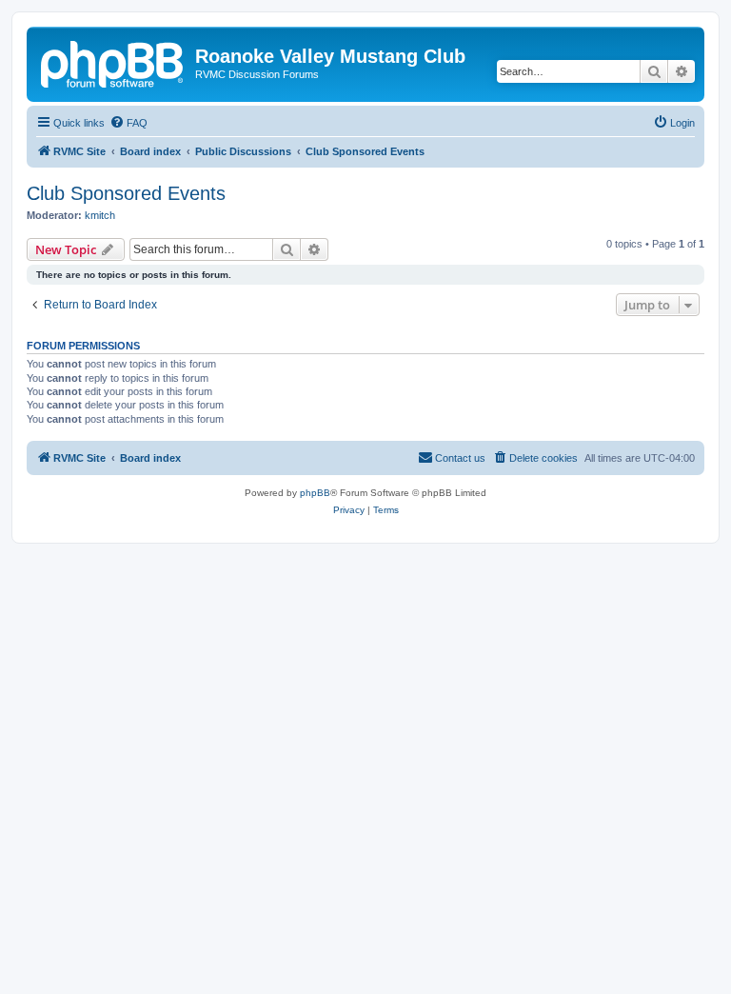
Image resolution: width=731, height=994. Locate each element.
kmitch (100, 215)
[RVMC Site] (113, 61)
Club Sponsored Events (126, 193)
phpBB (315, 492)
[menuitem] (128, 122)
